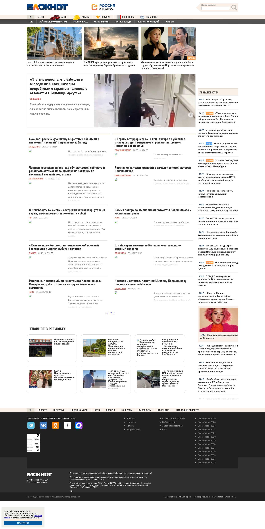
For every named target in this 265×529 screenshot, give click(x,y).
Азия (117, 218)
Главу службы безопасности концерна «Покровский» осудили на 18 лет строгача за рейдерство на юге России (172, 347)
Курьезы (170, 21)
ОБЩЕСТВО (35, 99)
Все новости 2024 (207, 422)
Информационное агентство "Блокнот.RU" (215, 496)
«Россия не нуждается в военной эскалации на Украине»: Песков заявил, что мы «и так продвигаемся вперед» (216, 367)
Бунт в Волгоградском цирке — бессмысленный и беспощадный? (64, 375)
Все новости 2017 (207, 448)
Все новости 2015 (207, 455)
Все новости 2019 (207, 440)
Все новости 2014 (207, 459)
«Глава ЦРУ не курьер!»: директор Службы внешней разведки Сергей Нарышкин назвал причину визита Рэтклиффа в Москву (218, 250)
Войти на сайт (169, 422)
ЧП (30, 218)
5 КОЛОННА (128, 17)
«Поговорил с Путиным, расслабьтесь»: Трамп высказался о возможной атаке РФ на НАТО (218, 102)
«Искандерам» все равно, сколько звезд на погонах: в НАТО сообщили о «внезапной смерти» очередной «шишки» (216, 178)
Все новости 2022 (207, 429)
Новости (42, 410)
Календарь (163, 410)
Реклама (131, 418)
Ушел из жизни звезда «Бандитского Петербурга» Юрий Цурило (218, 265)
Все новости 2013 (207, 462)
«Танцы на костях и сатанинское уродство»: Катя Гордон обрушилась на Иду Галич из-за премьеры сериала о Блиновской (218, 117)
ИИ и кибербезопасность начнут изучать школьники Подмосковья (215, 194)
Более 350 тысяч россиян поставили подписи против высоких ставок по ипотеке (218, 221)
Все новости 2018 (207, 444)
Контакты (131, 422)
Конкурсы (126, 410)
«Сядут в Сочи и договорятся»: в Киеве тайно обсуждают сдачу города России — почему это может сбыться (217, 297)
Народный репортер (187, 410)
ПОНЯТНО (23, 523)
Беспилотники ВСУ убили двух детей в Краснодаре (64, 341)
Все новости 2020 (207, 437)
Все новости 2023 (207, 426)
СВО (31, 21)
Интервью (59, 410)
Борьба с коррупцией (148, 21)
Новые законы (101, 21)
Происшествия (123, 150)
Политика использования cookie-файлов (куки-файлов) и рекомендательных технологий (110, 473)
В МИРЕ (32, 253)
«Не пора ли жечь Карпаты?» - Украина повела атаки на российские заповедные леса (218, 235)
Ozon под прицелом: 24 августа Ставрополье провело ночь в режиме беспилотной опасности (116, 347)
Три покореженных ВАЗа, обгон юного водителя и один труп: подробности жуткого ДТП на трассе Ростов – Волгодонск (172, 378)
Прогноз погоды (123, 21)
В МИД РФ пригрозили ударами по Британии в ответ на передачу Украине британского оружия (216, 281)
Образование (36, 179)
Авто (97, 410)
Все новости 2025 (207, 418)
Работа (86, 17)
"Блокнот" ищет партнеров (177, 496)
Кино (31, 292)
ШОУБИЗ (106, 17)
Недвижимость (79, 410)
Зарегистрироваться (172, 426)
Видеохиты (144, 410)
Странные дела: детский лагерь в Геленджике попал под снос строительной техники (218, 133)
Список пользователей (173, 418)
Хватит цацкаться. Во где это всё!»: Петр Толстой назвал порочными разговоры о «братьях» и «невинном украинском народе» (218, 148)
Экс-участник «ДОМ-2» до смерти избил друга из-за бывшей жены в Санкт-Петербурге (218, 163)
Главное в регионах (47, 329)
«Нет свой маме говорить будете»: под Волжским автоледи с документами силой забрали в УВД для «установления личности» (118, 379)
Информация (133, 429)
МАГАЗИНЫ (151, 17)
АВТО (64, 17)
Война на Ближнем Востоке (53, 21)
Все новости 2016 (207, 451)
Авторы (130, 426)
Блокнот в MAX (80, 21)
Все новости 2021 (207, 433)
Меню (41, 17)
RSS (164, 429)
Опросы (110, 410)
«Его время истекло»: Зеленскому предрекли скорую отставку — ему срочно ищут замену (218, 207)
